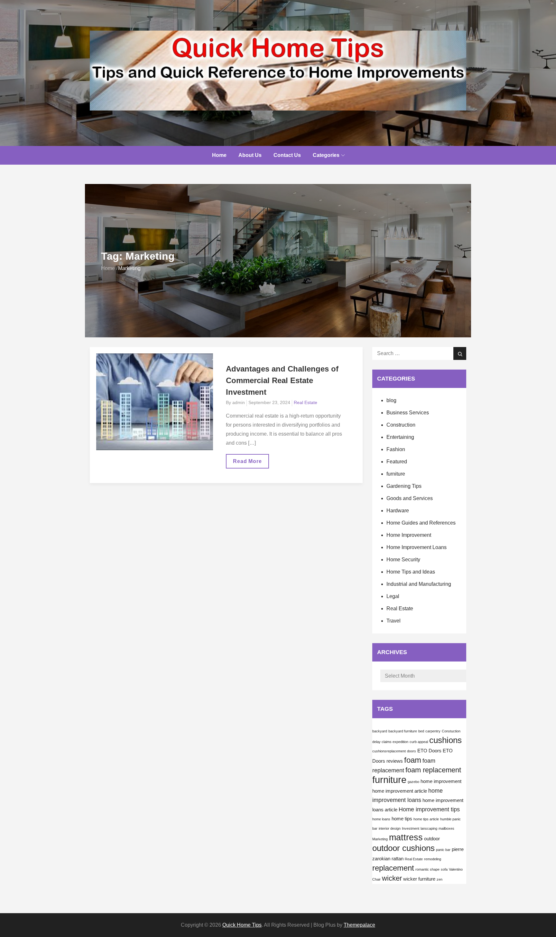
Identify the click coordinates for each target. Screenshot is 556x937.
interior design (390, 828)
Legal (392, 596)
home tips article (426, 819)
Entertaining (400, 437)
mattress (406, 837)
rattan (397, 858)
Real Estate (305, 402)
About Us (250, 155)
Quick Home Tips (242, 925)
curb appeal (419, 742)
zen (439, 879)
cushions (445, 740)
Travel (393, 620)
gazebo (413, 782)
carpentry (432, 731)
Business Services (407, 412)
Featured (396, 461)
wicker (392, 878)
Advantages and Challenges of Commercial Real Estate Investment (282, 380)
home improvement (441, 781)
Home (219, 155)
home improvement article (399, 791)
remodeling (432, 859)
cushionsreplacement (389, 751)
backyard (379, 731)
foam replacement (433, 770)
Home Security (403, 559)
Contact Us (287, 155)
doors (411, 751)
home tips (402, 818)
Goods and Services (409, 498)
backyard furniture (402, 731)
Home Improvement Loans (416, 547)
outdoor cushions (403, 848)
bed (421, 731)
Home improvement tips (429, 809)
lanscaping (429, 828)
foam (412, 760)
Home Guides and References (421, 523)
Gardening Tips (404, 486)
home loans (381, 819)
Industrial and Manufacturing (418, 584)
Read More (249, 463)
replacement (393, 868)
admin (238, 402)
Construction (400, 425)
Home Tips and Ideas (410, 572)
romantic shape (427, 869)
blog (391, 400)
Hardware (397, 510)
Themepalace (359, 925)
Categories (326, 155)
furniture (395, 474)
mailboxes (446, 828)
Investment (410, 828)
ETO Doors (429, 750)
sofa (444, 869)
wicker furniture (419, 879)
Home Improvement (408, 535)
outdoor (432, 838)
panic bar (443, 850)
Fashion (395, 449)
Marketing (380, 839)
